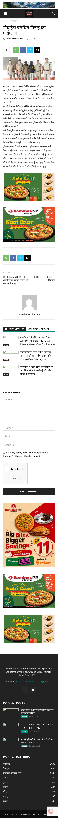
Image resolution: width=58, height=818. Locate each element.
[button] (5, 13)
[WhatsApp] (16, 50)
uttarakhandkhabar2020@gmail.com (35, 681)
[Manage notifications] (50, 811)
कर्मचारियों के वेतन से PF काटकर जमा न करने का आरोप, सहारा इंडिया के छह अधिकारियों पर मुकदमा (36, 356)
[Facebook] (23, 50)
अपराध (6, 345)
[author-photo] (29, 309)
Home (5, 21)
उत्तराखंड (14, 21)
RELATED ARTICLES (14, 329)
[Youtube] (33, 690)
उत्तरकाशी (24, 731)
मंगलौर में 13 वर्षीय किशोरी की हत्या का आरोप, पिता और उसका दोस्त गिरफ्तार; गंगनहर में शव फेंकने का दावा (37, 341)
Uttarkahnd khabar (14, 38)
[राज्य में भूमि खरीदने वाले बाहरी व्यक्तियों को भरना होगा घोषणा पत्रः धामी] (11, 743)
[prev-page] (5, 382)
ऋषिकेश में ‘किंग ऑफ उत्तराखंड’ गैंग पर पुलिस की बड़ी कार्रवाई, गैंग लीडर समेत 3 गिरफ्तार (36, 370)
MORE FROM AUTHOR (38, 329)
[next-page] (10, 382)
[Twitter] (30, 50)
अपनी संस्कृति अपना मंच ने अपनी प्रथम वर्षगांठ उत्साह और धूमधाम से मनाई (16, 280)
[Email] (37, 50)
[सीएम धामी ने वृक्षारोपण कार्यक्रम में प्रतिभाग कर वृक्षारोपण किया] (11, 713)
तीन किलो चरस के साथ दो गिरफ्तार (44, 279)
